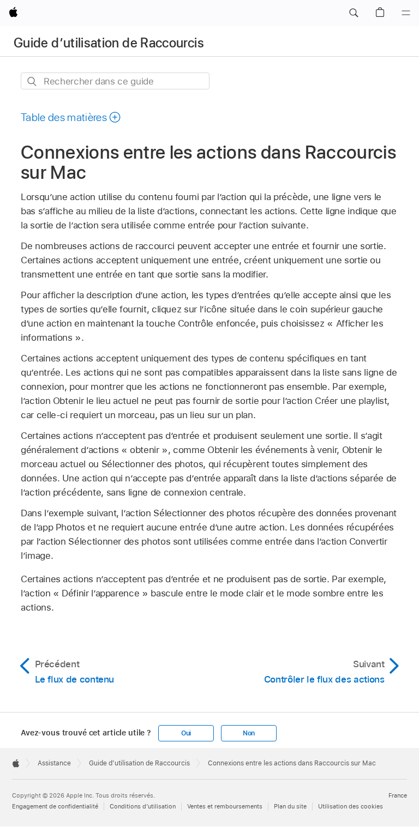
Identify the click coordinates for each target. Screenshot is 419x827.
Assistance (54, 763)
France (397, 795)
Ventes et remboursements (224, 806)
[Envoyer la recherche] (32, 81)
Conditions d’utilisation (143, 806)
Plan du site (290, 806)
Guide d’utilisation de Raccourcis (109, 43)
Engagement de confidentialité (55, 806)
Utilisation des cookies (350, 806)
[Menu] (406, 13)
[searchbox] (115, 81)
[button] (353, 13)
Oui (186, 733)
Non (249, 733)
